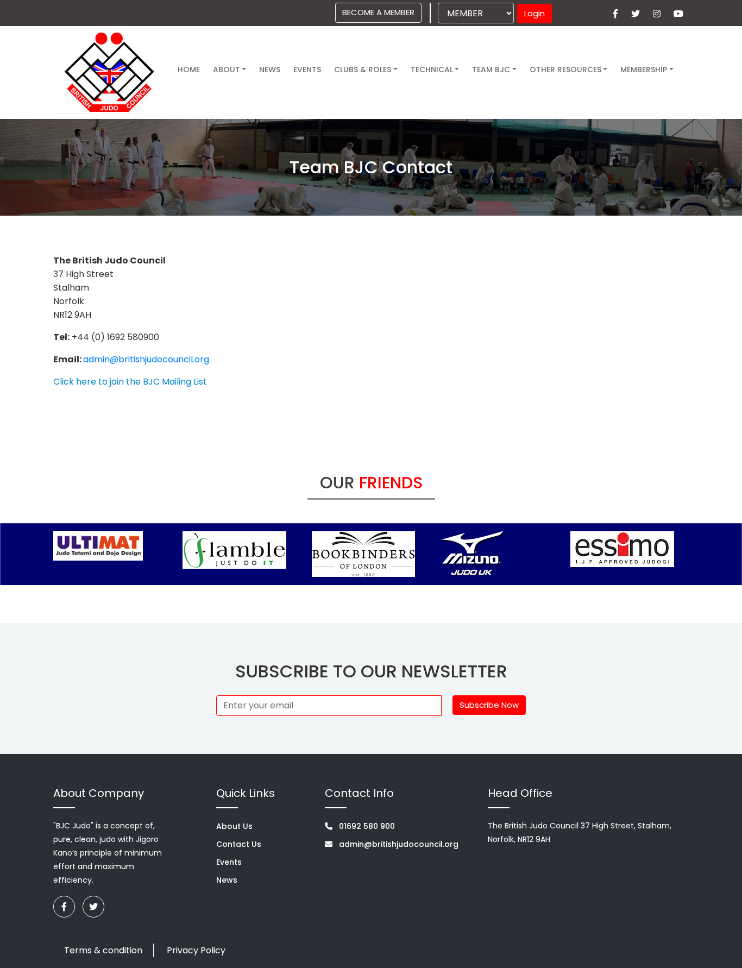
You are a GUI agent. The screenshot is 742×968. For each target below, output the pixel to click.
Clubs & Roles (362, 69)
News (269, 69)
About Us (234, 826)
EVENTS (307, 69)
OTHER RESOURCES (565, 69)
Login (534, 13)
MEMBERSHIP (643, 69)
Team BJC (491, 69)
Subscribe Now (489, 705)
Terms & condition (103, 950)
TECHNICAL (432, 69)
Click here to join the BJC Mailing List (130, 381)
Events (229, 862)
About (226, 69)
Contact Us (238, 844)
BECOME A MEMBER (378, 12)
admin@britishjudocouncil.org (146, 359)
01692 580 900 (366, 826)
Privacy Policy (196, 950)
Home (189, 69)
